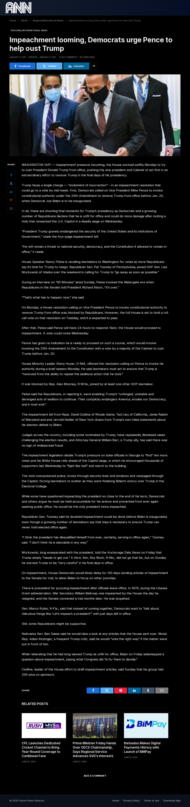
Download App (172, 800)
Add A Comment (95, 775)
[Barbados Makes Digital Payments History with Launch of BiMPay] (146, 725)
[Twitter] (11, 183)
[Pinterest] (11, 200)
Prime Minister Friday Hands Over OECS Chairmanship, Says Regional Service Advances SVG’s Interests (94, 749)
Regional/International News (29, 30)
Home (115, 800)
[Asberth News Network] (18, 8)
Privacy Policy (131, 800)
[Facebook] (11, 175)
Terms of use (151, 800)
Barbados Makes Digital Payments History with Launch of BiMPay (142, 747)
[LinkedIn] (11, 191)
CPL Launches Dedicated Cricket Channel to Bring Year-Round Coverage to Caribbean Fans (41, 749)
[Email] (11, 208)
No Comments (69, 57)
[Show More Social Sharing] (94, 66)
